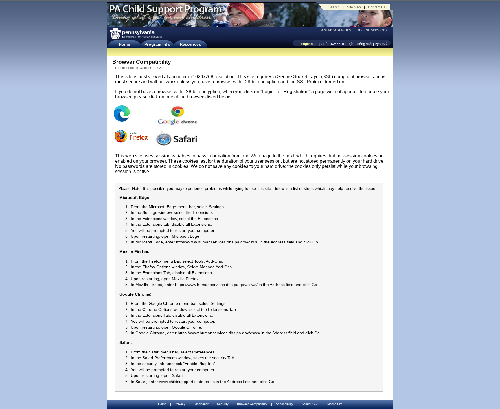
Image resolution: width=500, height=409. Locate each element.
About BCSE (310, 404)
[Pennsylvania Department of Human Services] (135, 33)
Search (334, 7)
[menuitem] (337, 30)
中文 (350, 44)
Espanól (321, 44)
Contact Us (376, 7)
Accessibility (284, 404)
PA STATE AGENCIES (335, 30)
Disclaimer (201, 404)
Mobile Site (334, 404)
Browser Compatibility (252, 404)
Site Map (354, 7)
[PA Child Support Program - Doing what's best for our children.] (165, 12)
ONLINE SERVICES (372, 30)
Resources (190, 44)
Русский (381, 44)
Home (124, 44)
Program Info (157, 44)
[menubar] (337, 30)
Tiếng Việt (364, 44)
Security (223, 404)
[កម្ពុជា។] (337, 44)
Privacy (180, 404)
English (307, 44)
